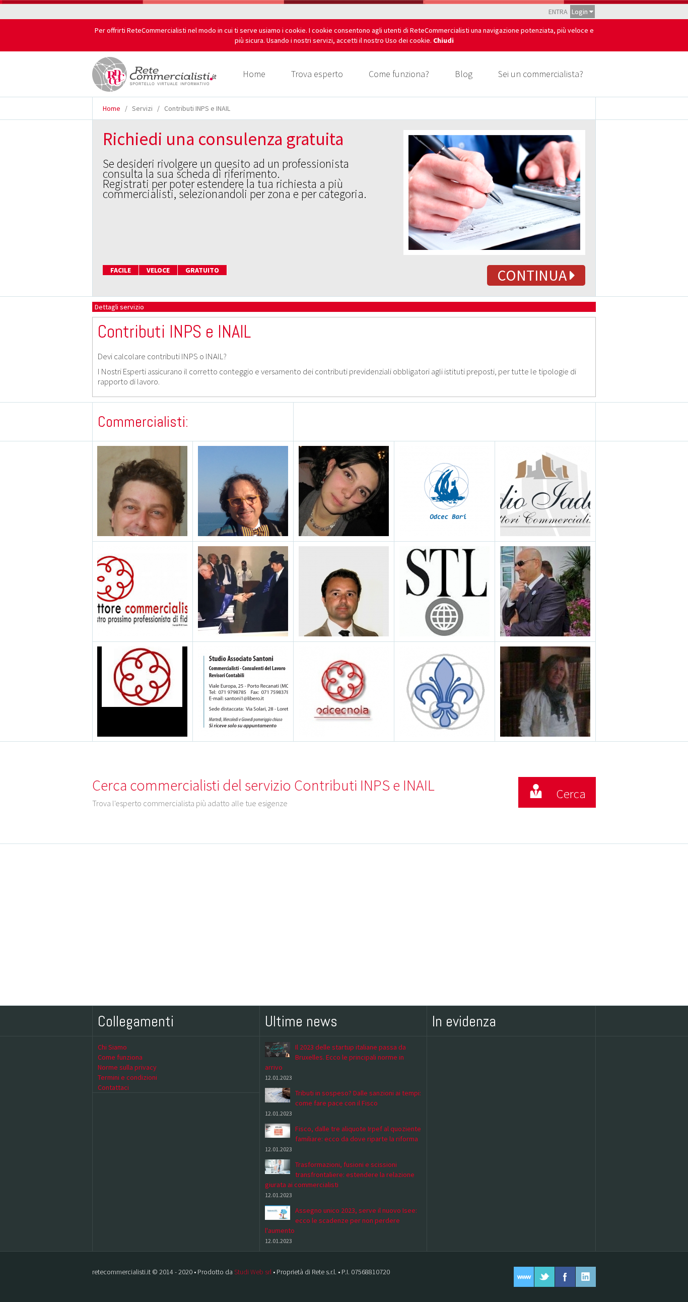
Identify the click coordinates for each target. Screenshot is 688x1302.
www (524, 1277)
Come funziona (120, 1057)
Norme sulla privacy (127, 1067)
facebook (565, 1277)
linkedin (586, 1277)
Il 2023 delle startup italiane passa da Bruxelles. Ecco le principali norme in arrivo (335, 1057)
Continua (533, 275)
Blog (463, 74)
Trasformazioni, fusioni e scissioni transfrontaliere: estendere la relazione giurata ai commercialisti (340, 1174)
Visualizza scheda (147, 511)
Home (254, 74)
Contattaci (113, 1087)
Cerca (571, 794)
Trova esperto (317, 74)
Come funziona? (399, 74)
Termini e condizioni (127, 1077)
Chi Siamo (112, 1047)
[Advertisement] (344, 924)
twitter (544, 1277)
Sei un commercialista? (540, 74)
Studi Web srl (252, 1271)
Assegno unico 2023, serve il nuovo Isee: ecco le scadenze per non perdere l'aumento (341, 1220)
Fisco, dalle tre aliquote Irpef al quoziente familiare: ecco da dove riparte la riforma (358, 1133)
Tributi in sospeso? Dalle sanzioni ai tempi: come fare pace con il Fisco (358, 1098)
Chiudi (443, 40)
